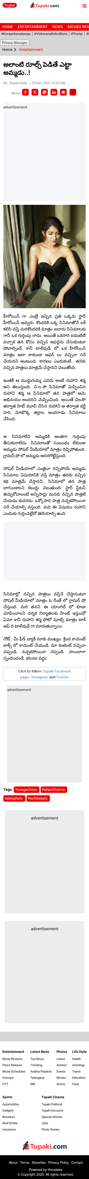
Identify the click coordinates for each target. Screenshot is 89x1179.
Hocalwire (55, 1169)
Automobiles (10, 1104)
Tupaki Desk (18, 83)
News (57, 26)
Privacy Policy (58, 1162)
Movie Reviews (12, 1059)
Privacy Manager (14, 42)
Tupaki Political (52, 1104)
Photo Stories (51, 1129)
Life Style (79, 1052)
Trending (36, 1065)
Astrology (78, 1065)
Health (76, 1059)
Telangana (37, 1077)
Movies (61, 1077)
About (13, 1162)
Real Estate (10, 1123)
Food (75, 1084)
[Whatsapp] (44, 92)
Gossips (8, 1077)
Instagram (39, 677)
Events (61, 1071)
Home (7, 26)
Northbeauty (38, 798)
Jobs (45, 1123)
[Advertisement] (44, 155)
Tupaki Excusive (52, 1110)
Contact (77, 1162)
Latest (60, 1059)
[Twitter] (34, 92)
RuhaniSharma (54, 789)
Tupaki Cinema (53, 1097)
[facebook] (25, 92)
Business (8, 1117)
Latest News (39, 1052)
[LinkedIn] (53, 92)
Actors (60, 1084)
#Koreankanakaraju (16, 34)
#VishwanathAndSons (50, 34)
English (10, 5)
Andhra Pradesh (41, 1071)
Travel (76, 1071)
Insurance (9, 1129)
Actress (61, 1065)
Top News (37, 1059)
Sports (7, 1097)
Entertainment (33, 26)
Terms (24, 1162)
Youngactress (26, 789)
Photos (61, 1052)
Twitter (62, 677)
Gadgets (8, 1110)
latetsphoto (14, 798)
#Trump (77, 34)
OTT (5, 1084)
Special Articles (52, 1117)
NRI (32, 1084)
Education (78, 1077)
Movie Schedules (13, 1071)
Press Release (12, 1065)
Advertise (39, 1162)
